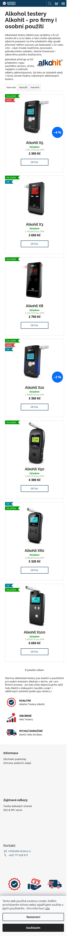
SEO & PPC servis (12, 810)
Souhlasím (33, 928)
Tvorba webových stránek (17, 806)
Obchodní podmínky (14, 759)
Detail (34, 162)
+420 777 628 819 (18, 855)
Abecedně (35, 87)
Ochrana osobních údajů (17, 763)
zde (47, 908)
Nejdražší (23, 87)
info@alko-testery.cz (19, 851)
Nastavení (33, 917)
